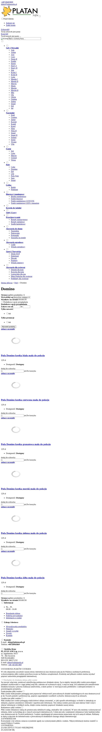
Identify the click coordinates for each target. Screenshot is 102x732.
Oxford (14, 158)
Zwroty (9, 633)
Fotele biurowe (17, 199)
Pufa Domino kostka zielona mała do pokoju (24, 533)
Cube (13, 167)
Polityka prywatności (14, 616)
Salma (13, 101)
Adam (13, 52)
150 (25, 299)
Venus (13, 160)
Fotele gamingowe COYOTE (22, 201)
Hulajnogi (15, 256)
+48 (9, 665)
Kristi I (13, 72)
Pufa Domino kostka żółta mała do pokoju (23, 577)
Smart (13, 104)
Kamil (13, 124)
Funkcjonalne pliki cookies (11, 691)
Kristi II (14, 75)
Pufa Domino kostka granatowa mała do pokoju (26, 444)
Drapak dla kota (17, 270)
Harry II (14, 68)
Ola (12, 95)
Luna (13, 77)
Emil (13, 115)
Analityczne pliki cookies (11, 698)
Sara (12, 178)
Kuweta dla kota (17, 272)
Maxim (14, 88)
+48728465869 (7, 2)
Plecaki (14, 258)
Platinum (14, 189)
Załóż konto (10, 25)
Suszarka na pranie (18, 238)
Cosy (13, 57)
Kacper (14, 122)
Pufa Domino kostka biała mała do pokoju (23, 355)
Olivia (13, 97)
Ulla (12, 144)
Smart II (14, 135)
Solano (13, 137)
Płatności (9, 629)
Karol (13, 126)
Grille (13, 245)
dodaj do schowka (8, 369)
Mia (12, 93)
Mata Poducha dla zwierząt (21, 276)
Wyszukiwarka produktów (16, 626)
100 (22, 299)
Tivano (13, 142)
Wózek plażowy (17, 263)
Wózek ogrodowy (18, 247)
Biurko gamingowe (18, 196)
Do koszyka (31, 371)
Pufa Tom (15, 176)
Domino (14, 169)
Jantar (13, 120)
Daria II (14, 59)
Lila (12, 174)
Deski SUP (15, 254)
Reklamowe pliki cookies (11, 707)
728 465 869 (17, 665)
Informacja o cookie (14, 618)
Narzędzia (15, 231)
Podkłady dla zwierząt (19, 279)
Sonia (13, 140)
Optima (14, 99)
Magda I (14, 79)
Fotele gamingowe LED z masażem (25, 203)
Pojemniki (15, 235)
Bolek (13, 187)
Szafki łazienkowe (18, 224)
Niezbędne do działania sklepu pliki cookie (20, 680)
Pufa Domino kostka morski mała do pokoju (24, 488)
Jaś (12, 108)
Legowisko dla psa (18, 274)
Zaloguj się (10, 23)
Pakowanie (15, 233)
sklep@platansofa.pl (9, 4)
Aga (12, 55)
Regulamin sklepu (13, 613)
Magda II (14, 81)
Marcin (14, 84)
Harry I (14, 66)
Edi (12, 106)
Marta (13, 86)
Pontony (14, 260)
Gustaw (14, 117)
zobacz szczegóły (8, 329)
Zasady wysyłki (12, 631)
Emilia (13, 61)
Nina (13, 128)
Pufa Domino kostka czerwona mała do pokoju (25, 400)
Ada (12, 50)
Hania (13, 63)
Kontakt (9, 635)
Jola (12, 70)
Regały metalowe (18, 222)
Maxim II (14, 90)
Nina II (14, 131)
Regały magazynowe (19, 219)
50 (20, 299)
